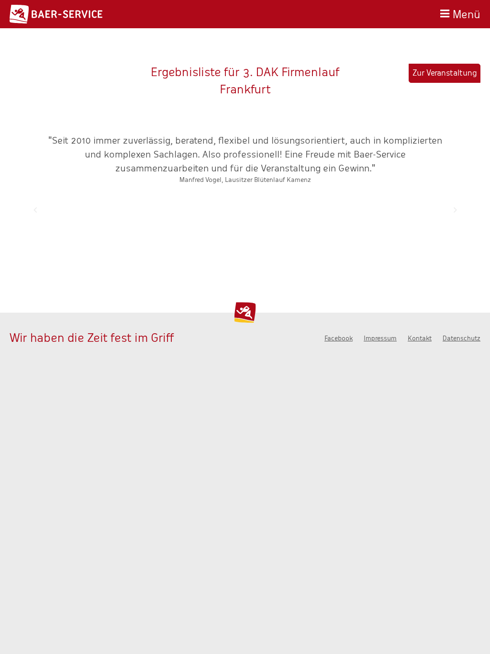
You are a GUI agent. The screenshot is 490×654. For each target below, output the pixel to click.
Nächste (455, 210)
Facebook (338, 338)
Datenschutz (461, 338)
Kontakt (420, 338)
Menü (466, 13)
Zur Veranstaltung (444, 73)
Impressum (380, 338)
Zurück (35, 210)
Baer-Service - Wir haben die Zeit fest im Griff (56, 14)
